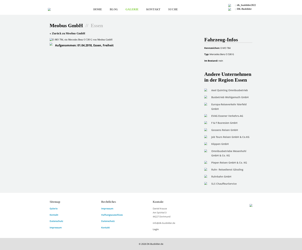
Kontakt (153, 9)
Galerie (132, 9)
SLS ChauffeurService (224, 183)
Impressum (56, 227)
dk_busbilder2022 (245, 5)
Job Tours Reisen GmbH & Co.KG (230, 137)
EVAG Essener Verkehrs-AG (227, 116)
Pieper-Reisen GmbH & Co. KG (229, 162)
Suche (173, 9)
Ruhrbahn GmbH (221, 176)
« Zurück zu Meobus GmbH (67, 33)
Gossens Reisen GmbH (224, 130)
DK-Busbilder (243, 8)
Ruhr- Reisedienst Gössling (227, 169)
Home (97, 9)
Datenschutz (56, 221)
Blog (114, 9)
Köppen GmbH (220, 144)
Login (156, 229)
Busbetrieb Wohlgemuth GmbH (230, 97)
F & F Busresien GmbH (224, 122)
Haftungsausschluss (112, 214)
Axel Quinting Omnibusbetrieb (229, 90)
